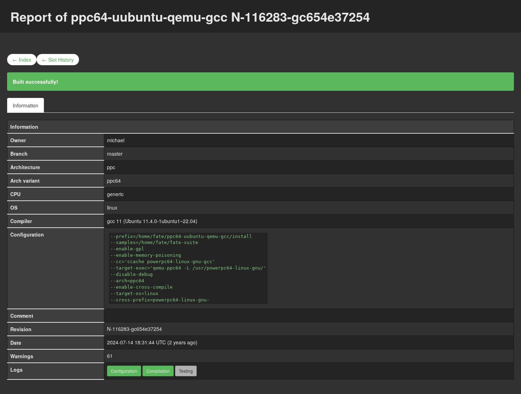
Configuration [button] (124, 371)
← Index (21, 59)
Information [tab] (25, 105)
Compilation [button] (158, 371)
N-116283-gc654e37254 (134, 328)
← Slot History (58, 59)
